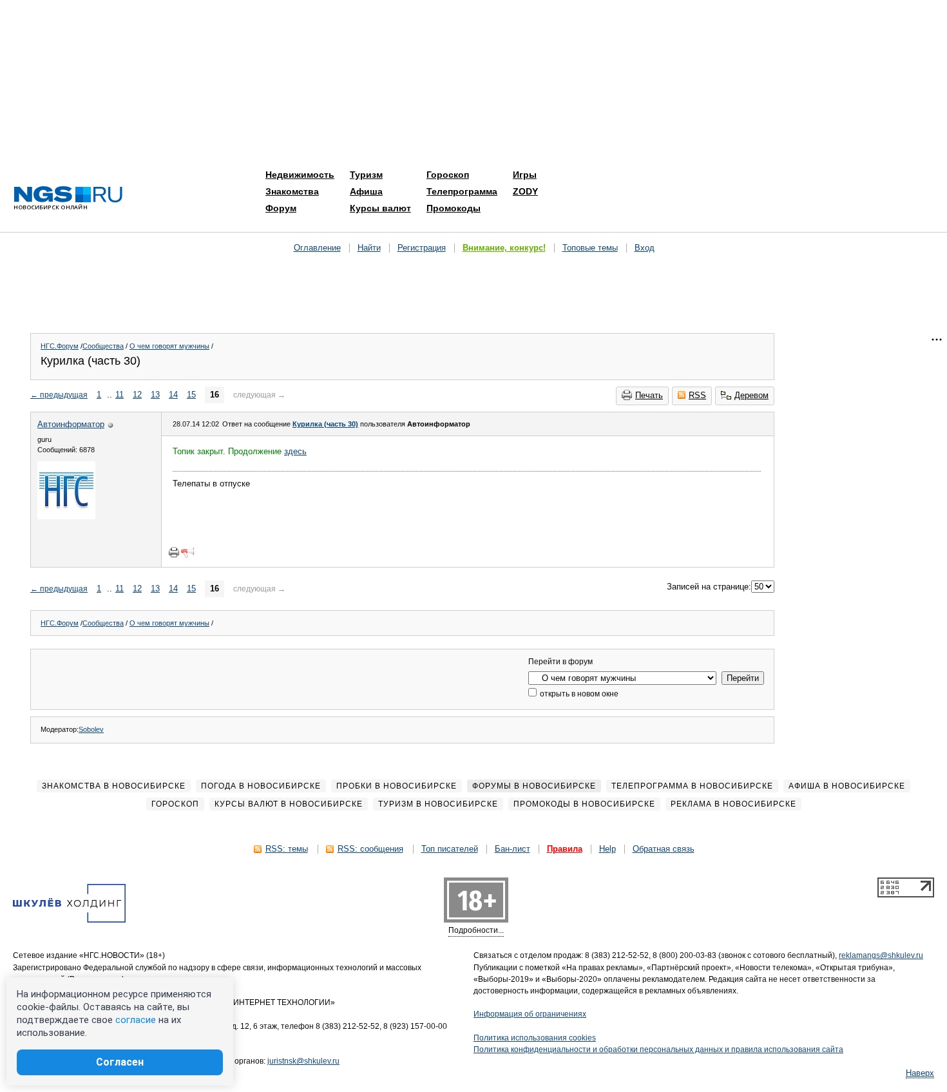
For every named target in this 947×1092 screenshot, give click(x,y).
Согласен (120, 1062)
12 (137, 394)
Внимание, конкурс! (504, 248)
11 (119, 394)
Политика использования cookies (535, 1037)
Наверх (920, 1073)
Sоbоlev (91, 729)
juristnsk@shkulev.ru (303, 1061)
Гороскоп (447, 174)
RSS (697, 395)
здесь (295, 451)
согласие (135, 1020)
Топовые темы (590, 248)
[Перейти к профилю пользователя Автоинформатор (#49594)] (66, 516)
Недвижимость (299, 174)
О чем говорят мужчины (169, 346)
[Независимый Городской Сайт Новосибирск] (68, 198)
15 (191, 394)
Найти (369, 248)
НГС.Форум (60, 346)
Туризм (366, 174)
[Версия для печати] (174, 552)
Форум (280, 208)
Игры (525, 174)
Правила (564, 849)
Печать (649, 395)
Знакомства (292, 191)
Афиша (366, 191)
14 (173, 394)
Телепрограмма (461, 191)
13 (155, 394)
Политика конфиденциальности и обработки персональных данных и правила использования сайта (658, 1049)
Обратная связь (663, 849)
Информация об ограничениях (530, 1014)
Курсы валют (380, 208)
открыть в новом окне (578, 693)
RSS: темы (286, 849)
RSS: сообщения (370, 849)
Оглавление (317, 248)
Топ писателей (449, 849)
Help (607, 849)
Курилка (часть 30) (325, 424)
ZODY (525, 191)
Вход (645, 248)
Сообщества (103, 346)
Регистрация (421, 248)
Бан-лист (512, 849)
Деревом (751, 395)
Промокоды (453, 208)
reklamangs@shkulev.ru (881, 955)
